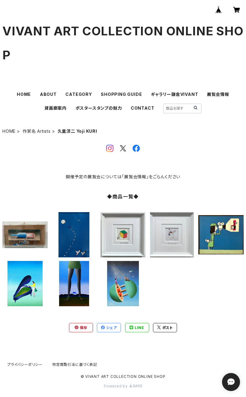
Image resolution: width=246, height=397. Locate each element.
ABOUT (48, 94)
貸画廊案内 (55, 108)
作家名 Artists (36, 131)
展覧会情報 (218, 94)
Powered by (116, 386)
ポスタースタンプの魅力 (99, 108)
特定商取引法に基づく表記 (74, 364)
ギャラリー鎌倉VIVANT (174, 94)
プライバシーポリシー (25, 364)
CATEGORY (78, 94)
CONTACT (142, 108)
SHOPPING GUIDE (121, 94)
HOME (24, 94)
